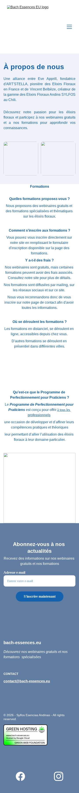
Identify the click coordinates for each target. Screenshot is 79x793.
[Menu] (69, 27)
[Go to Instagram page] (58, 776)
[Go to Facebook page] (22, 776)
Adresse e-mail (14, 572)
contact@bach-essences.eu (27, 681)
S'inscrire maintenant (40, 596)
